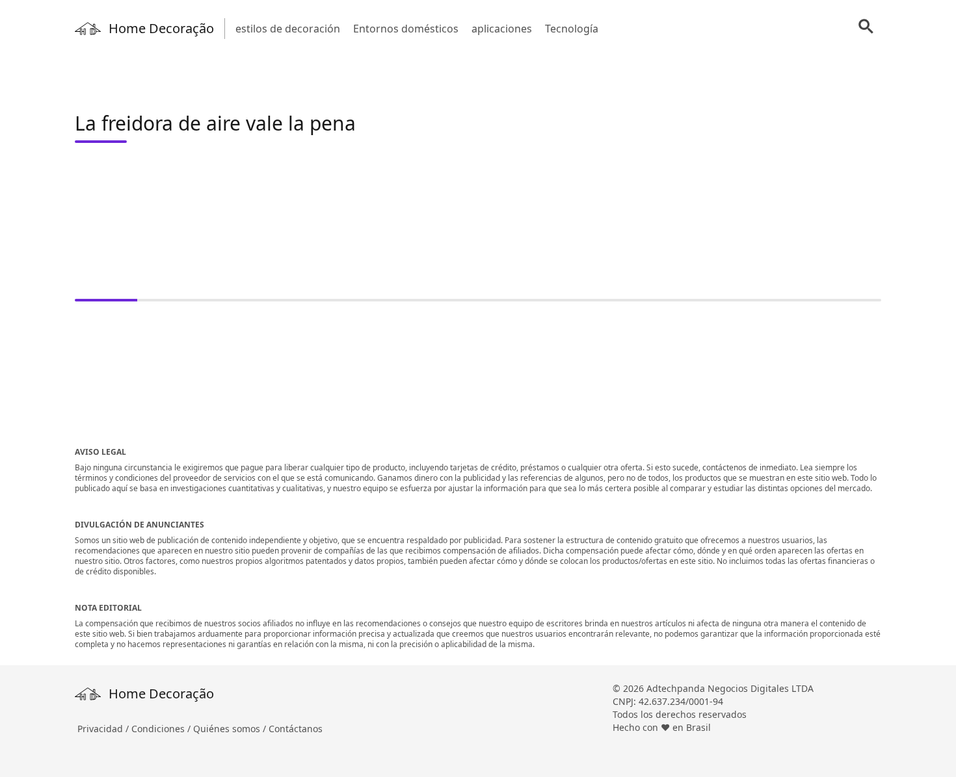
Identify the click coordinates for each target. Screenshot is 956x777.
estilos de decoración (287, 28)
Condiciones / (162, 728)
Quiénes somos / (231, 728)
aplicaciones (501, 28)
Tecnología (571, 28)
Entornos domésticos (405, 28)
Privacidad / (104, 728)
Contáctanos (296, 728)
